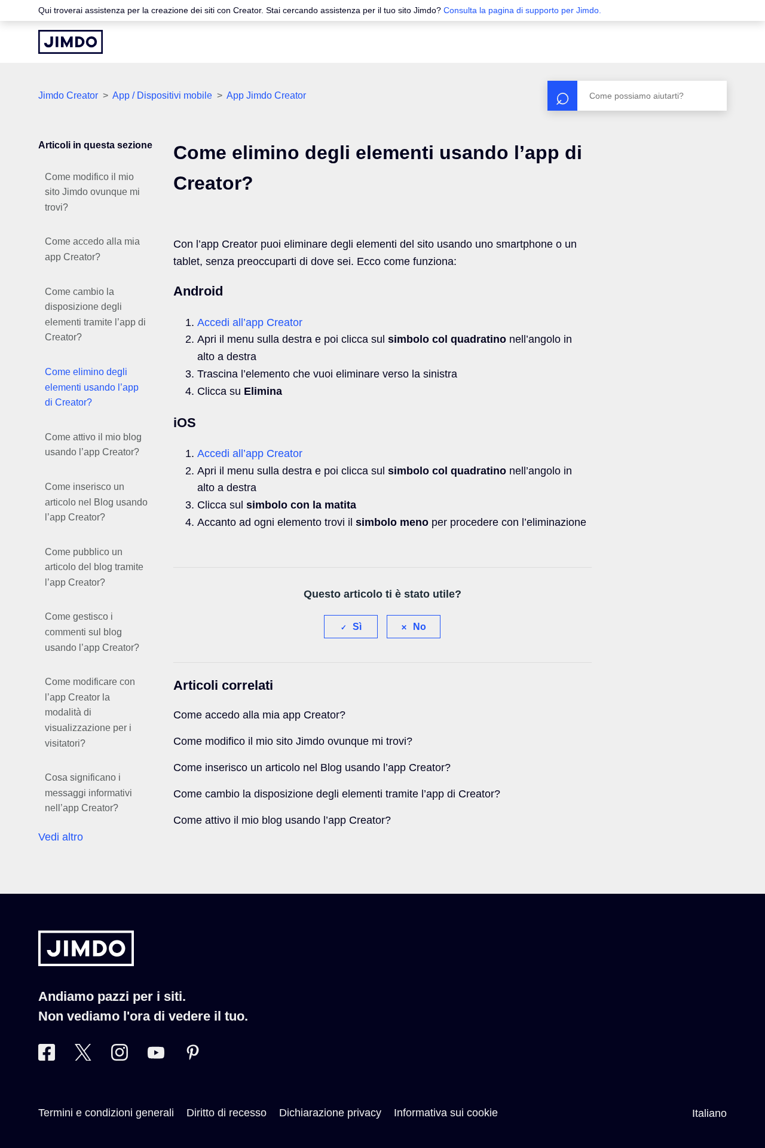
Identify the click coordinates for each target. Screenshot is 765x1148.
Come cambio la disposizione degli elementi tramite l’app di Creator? (95, 315)
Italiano (709, 1113)
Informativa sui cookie (446, 1113)
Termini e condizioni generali (106, 1113)
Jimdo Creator (68, 95)
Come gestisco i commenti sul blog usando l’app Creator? (92, 631)
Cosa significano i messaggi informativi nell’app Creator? (88, 792)
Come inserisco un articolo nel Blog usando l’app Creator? (96, 502)
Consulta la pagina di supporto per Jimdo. (522, 10)
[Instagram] (119, 1057)
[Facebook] (46, 1057)
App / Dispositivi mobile (163, 95)
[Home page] (70, 42)
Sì (357, 627)
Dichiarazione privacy (330, 1113)
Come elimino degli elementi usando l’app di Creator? (92, 387)
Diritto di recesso (226, 1113)
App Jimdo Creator (266, 95)
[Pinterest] (192, 1057)
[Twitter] (83, 1057)
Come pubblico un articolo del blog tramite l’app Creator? (94, 567)
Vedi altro (60, 837)
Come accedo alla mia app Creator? (92, 249)
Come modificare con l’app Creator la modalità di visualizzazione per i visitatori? (90, 712)
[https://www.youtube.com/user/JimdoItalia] (156, 1057)
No (419, 627)
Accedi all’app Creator (249, 322)
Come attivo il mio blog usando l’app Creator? (93, 445)
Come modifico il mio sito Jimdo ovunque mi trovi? (92, 192)
